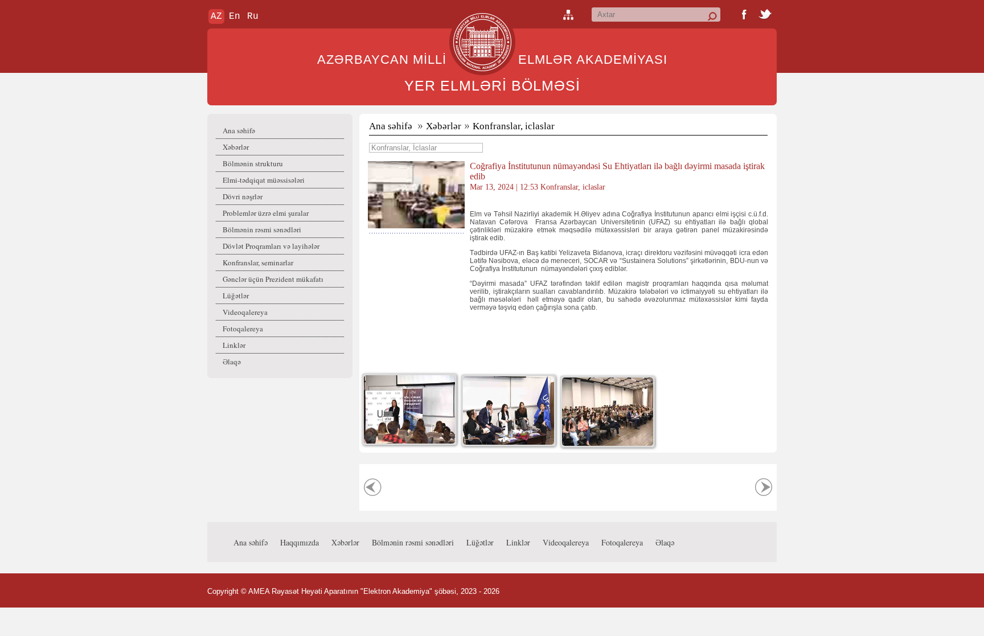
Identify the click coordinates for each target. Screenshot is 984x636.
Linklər (234, 345)
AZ (216, 16)
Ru (253, 16)
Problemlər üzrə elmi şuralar (266, 213)
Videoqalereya (245, 312)
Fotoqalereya (243, 328)
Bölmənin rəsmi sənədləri (262, 229)
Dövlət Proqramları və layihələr (271, 246)
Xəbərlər (236, 147)
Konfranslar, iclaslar (514, 126)
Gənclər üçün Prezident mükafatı (273, 279)
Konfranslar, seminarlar (258, 262)
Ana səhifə (239, 130)
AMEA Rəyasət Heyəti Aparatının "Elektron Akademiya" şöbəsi (352, 591)
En (234, 16)
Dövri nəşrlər (243, 196)
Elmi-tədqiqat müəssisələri (264, 180)
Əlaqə (232, 361)
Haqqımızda (299, 542)
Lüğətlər (236, 295)
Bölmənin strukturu (253, 163)
